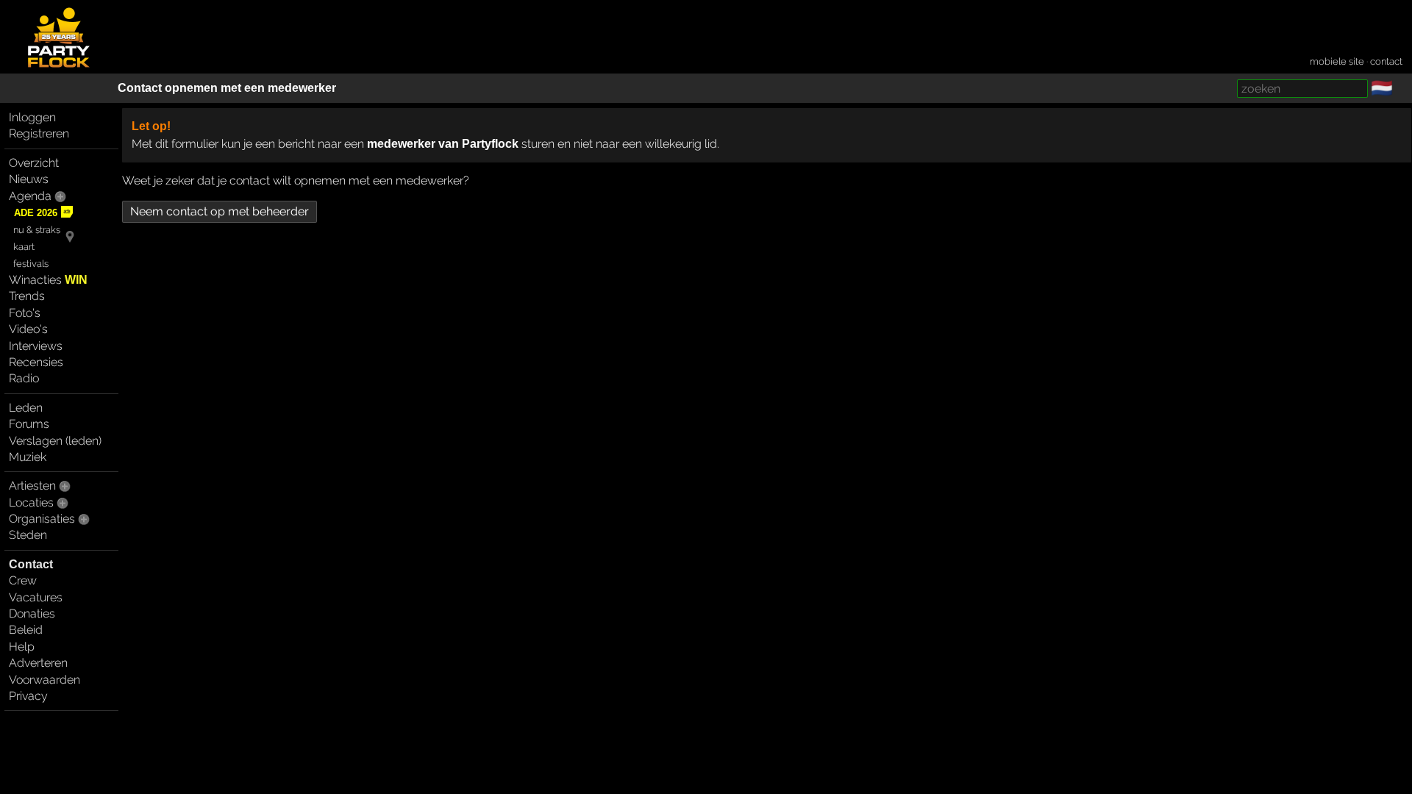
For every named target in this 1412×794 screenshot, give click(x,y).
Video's (28, 329)
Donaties (32, 613)
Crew (23, 580)
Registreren (39, 133)
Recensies (36, 362)
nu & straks (36, 229)
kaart (24, 246)
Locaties (31, 502)
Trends (27, 296)
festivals (31, 263)
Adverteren (38, 663)
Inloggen (32, 117)
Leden (26, 408)
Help (22, 647)
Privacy (28, 696)
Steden (28, 535)
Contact (31, 564)
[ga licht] (1402, 89)
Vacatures (36, 597)
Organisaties (42, 519)
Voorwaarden (44, 680)
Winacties (48, 280)
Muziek (27, 457)
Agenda (30, 196)
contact (1386, 61)
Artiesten (32, 486)
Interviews (36, 346)
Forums (29, 424)
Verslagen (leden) (55, 441)
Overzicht (34, 163)
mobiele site (1337, 61)
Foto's (24, 313)
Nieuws (29, 179)
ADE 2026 (35, 212)
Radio (24, 378)
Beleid (26, 630)
